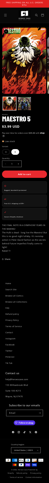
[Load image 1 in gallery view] (9, 103)
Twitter (8, 350)
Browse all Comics (14, 295)
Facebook (10, 344)
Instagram (10, 338)
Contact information (34, 477)
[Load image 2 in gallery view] (24, 103)
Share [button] (7, 259)
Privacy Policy (12, 320)
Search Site (11, 289)
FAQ (7, 308)
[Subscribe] (40, 413)
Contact (9, 332)
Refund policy (12, 314)
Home (8, 283)
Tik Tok (8, 363)
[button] (5, 15)
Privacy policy (35, 473)
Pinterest (9, 357)
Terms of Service (13, 326)
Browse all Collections (16, 302)
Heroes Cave (23, 470)
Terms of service (16, 477)
